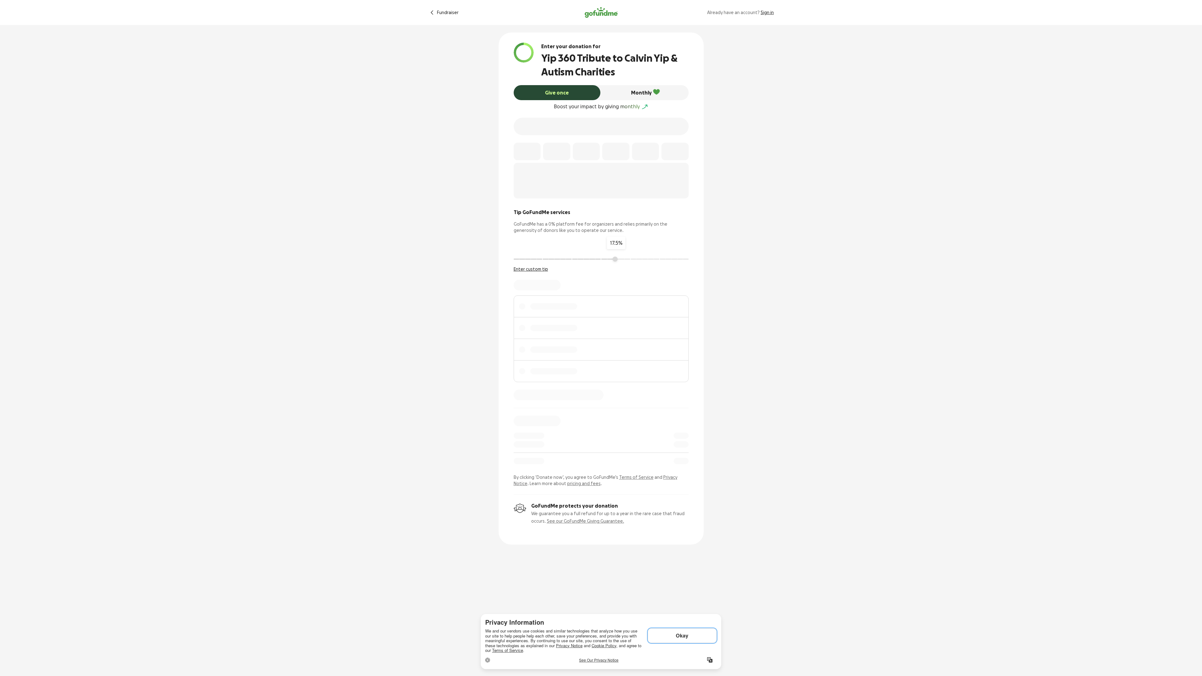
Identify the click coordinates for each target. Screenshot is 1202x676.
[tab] (557, 92)
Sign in (767, 12)
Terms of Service (636, 477)
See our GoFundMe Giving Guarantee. (585, 521)
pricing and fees (584, 483)
